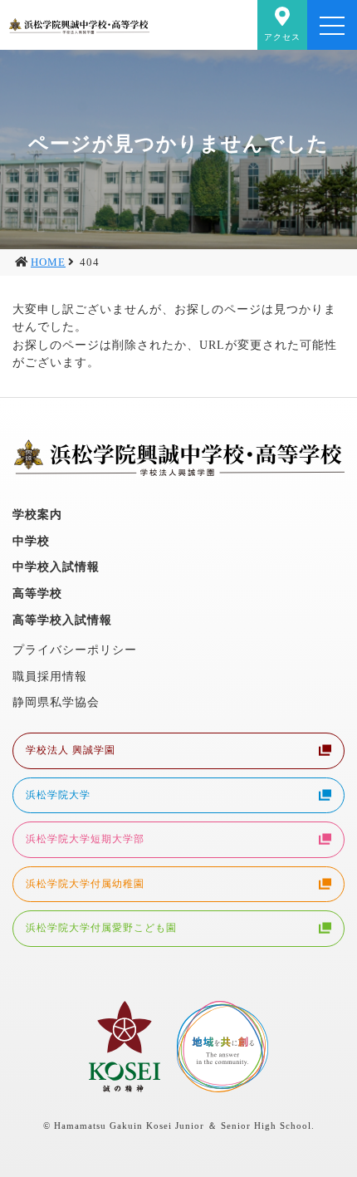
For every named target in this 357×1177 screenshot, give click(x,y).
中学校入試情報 (56, 566)
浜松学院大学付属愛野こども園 (101, 928)
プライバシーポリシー (74, 649)
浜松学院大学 (58, 795)
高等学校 (37, 593)
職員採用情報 (49, 676)
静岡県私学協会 (56, 702)
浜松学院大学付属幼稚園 (85, 884)
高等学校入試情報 (62, 619)
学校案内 (37, 514)
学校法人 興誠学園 (70, 750)
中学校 (31, 540)
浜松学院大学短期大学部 (85, 839)
